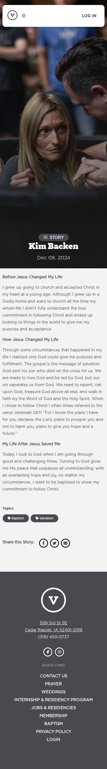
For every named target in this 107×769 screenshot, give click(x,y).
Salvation (46, 518)
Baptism (17, 518)
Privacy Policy (53, 732)
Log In (89, 16)
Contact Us (53, 676)
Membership (53, 716)
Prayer (53, 684)
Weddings (53, 692)
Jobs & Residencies (53, 708)
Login (53, 740)
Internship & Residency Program (53, 700)
